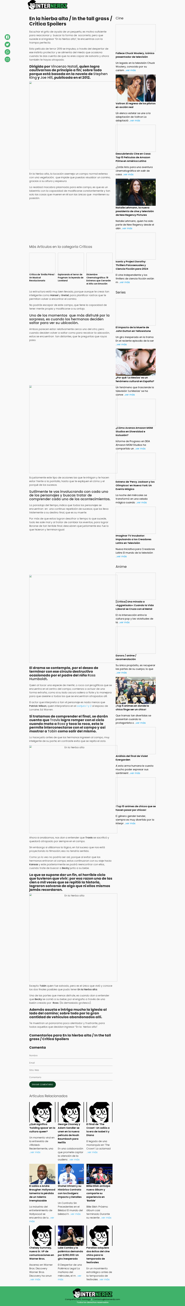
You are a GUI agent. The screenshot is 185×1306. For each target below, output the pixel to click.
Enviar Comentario (42, 1084)
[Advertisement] (71, 222)
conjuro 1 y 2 (84, 706)
